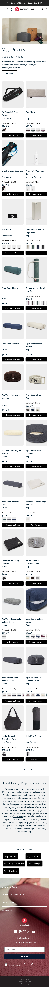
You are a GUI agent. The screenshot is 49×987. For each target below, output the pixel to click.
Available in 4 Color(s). (33, 123)
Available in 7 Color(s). (9, 689)
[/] (24, 9)
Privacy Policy (24, 984)
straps (14, 822)
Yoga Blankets (10, 870)
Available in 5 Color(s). (33, 296)
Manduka (27, 979)
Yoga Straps (34, 863)
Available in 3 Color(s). (33, 403)
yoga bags (24, 822)
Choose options (36, 135)
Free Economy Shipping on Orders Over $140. (24, 3)
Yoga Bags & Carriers (14, 863)
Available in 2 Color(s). (33, 182)
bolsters (7, 822)
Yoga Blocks (10, 856)
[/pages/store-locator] (11, 9)
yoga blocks (41, 819)
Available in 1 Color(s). (9, 123)
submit (24, 957)
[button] (47, 3)
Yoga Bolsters (33, 856)
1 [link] (17, 769)
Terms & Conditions (24, 982)
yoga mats (18, 816)
